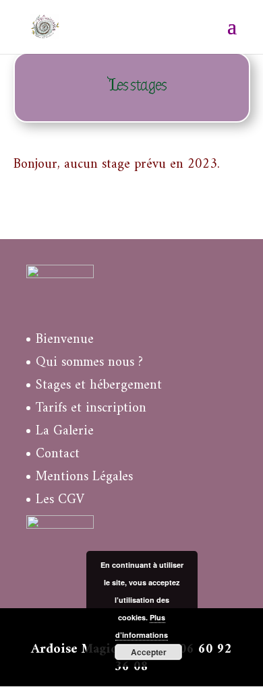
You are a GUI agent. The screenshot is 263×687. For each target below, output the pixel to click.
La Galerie (65, 431)
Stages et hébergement (99, 385)
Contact (58, 454)
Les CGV (60, 500)
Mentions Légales (84, 477)
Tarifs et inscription (91, 408)
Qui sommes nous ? (89, 362)
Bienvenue (65, 340)
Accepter (149, 652)
